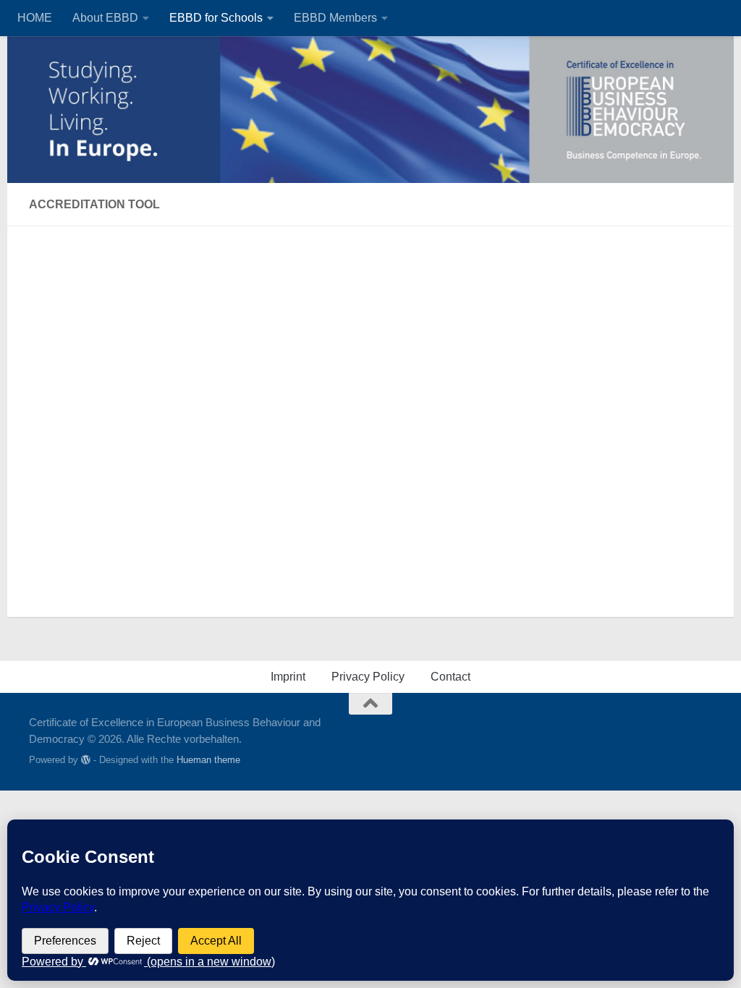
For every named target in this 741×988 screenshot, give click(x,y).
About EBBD (105, 18)
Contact (450, 676)
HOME (34, 18)
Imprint (288, 676)
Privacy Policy (368, 676)
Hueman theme (208, 759)
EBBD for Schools (216, 18)
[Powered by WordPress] (85, 760)
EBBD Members (335, 18)
